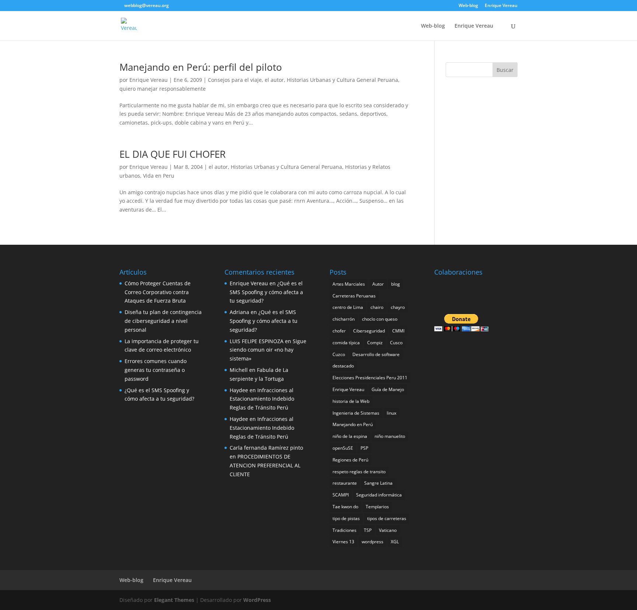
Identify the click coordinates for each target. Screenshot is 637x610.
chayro (398, 307)
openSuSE (343, 448)
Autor (378, 284)
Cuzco (339, 354)
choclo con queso (379, 319)
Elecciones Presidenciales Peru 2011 (370, 377)
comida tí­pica (346, 342)
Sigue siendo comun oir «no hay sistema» (268, 350)
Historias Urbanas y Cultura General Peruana (342, 79)
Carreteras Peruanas (354, 296)
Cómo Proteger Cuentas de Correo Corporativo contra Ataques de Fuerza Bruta (158, 292)
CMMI (398, 331)
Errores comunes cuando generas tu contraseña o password (156, 370)
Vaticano (388, 530)
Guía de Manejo (388, 389)
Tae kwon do (345, 506)
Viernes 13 (343, 541)
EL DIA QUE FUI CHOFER (172, 154)
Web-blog (468, 5)
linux (391, 413)
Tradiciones (344, 530)
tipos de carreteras (386, 518)
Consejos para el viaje (235, 79)
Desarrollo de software (376, 354)
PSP (364, 448)
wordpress (372, 541)
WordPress (257, 599)
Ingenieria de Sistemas (356, 413)
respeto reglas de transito (359, 471)
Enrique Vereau (501, 5)
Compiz (375, 342)
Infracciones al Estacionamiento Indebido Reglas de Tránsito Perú (262, 399)
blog (395, 284)
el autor (274, 79)
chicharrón (344, 319)
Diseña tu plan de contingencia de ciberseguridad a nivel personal (163, 321)
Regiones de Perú (350, 460)
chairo (376, 307)
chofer (339, 331)
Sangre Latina (378, 483)
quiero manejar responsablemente (162, 88)
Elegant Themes (174, 599)
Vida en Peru (158, 175)
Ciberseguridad (369, 331)
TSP (368, 530)
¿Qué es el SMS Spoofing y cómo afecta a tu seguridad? (266, 292)
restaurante (345, 483)
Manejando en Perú (353, 424)
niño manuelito (390, 436)
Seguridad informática (379, 495)
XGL (395, 541)
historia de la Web (351, 401)
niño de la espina (350, 436)
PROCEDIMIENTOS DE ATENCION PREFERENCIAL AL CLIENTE (265, 465)
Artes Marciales (349, 284)
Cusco (396, 342)
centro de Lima (348, 307)
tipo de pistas (346, 518)
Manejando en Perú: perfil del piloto (200, 67)
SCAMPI (341, 495)
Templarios (377, 506)
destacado (343, 366)
